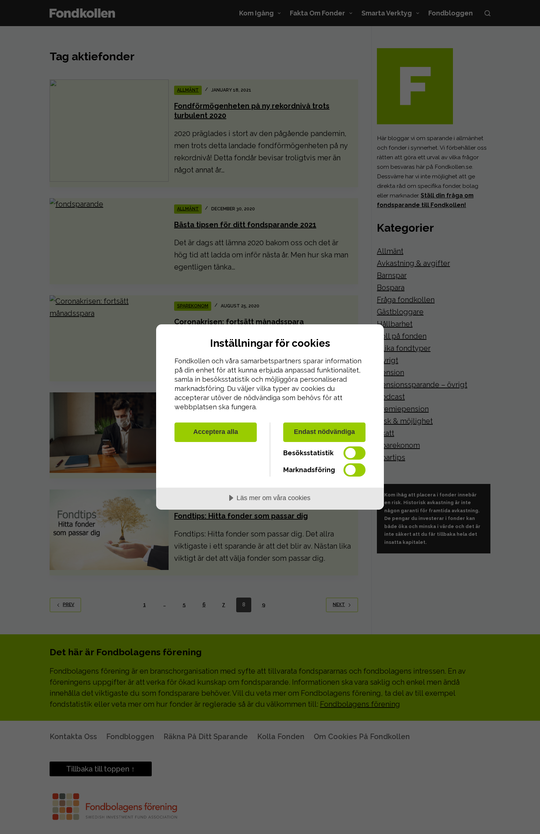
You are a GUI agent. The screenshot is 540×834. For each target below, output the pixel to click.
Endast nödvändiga (324, 431)
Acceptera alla (215, 431)
